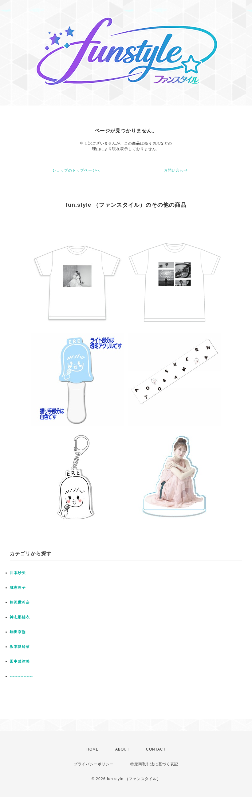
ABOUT (122, 749)
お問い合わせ (176, 170)
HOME (92, 749)
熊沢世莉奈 (20, 602)
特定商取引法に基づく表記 (154, 764)
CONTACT (156, 749)
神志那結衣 (20, 617)
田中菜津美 (20, 661)
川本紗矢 (18, 573)
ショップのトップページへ (76, 170)
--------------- (21, 676)
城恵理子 (18, 587)
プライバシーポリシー (94, 764)
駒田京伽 (18, 632)
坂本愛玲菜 (20, 646)
